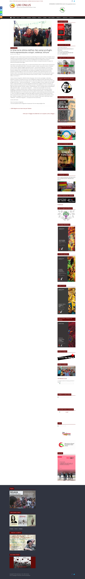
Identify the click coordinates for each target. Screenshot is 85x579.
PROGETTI (59, 17)
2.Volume (16, 528)
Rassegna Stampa (14, 48)
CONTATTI (71, 17)
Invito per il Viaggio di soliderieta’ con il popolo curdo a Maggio (39, 113)
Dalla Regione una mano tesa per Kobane (20, 108)
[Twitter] (1, 10)
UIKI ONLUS (23, 5)
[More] (1, 17)
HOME (14, 17)
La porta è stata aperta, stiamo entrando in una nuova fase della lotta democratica (28, 1)
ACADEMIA (29, 17)
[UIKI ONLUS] (11, 17)
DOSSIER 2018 (60, 204)
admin (19, 54)
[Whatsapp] (1, 12)
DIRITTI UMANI (51, 17)
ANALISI (39, 17)
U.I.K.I (18, 17)
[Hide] (0, 19)
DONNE (44, 17)
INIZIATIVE (65, 17)
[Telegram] (1, 14)
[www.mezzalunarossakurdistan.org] (62, 425)
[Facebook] (1, 7)
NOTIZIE (22, 17)
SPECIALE (34, 17)
